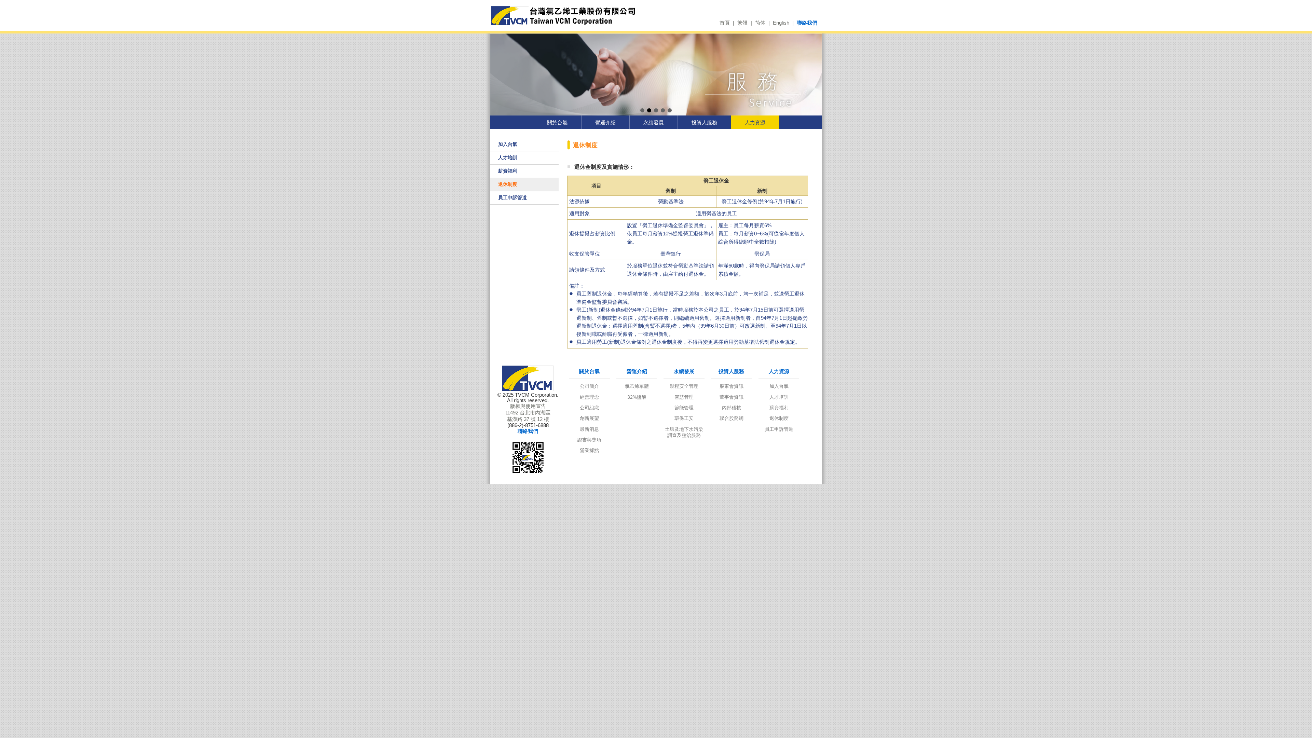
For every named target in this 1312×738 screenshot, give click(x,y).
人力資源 (755, 122)
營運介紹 (605, 122)
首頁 (725, 23)
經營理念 (589, 397)
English (781, 23)
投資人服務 (704, 122)
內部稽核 (731, 407)
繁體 (742, 23)
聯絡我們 (807, 23)
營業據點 (589, 450)
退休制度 (507, 184)
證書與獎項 (589, 439)
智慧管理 (684, 397)
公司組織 (589, 407)
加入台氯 (507, 144)
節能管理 (684, 407)
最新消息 (589, 429)
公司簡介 (589, 386)
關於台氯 (557, 122)
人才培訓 (507, 157)
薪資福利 (507, 171)
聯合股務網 (731, 418)
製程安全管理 (684, 386)
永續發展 (653, 122)
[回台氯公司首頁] (563, 16)
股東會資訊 (731, 386)
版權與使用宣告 (528, 406)
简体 (760, 23)
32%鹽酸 (636, 397)
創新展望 (589, 418)
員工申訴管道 (512, 197)
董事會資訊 (731, 397)
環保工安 (684, 418)
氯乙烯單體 (637, 386)
